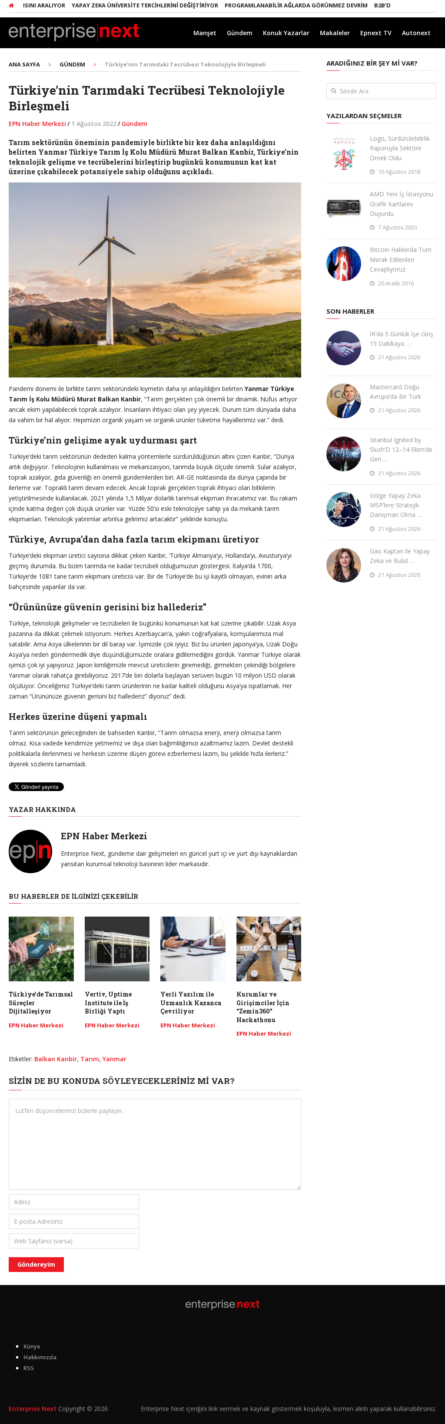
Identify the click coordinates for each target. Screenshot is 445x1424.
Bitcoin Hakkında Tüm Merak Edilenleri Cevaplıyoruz (401, 259)
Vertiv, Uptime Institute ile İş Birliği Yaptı (108, 1002)
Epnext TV (376, 33)
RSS (28, 1368)
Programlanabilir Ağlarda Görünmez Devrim (275, 5)
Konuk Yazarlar (286, 33)
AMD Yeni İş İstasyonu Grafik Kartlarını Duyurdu (401, 204)
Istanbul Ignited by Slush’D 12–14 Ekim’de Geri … (401, 450)
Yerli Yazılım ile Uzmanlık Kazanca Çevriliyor (190, 1002)
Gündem (239, 33)
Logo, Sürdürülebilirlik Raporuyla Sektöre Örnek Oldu (400, 148)
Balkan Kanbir (55, 1059)
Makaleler (335, 33)
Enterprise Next (32, 1408)
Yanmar (114, 1059)
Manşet (204, 33)
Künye (31, 1346)
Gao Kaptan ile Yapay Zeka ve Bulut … (400, 556)
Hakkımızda (39, 1357)
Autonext (416, 33)
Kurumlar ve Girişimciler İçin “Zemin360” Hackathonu (262, 1007)
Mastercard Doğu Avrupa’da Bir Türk (395, 392)
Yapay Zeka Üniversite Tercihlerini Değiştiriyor (124, 5)
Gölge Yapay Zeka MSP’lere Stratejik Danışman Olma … (396, 505)
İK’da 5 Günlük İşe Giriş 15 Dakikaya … (401, 339)
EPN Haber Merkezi (37, 123)
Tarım (89, 1059)
